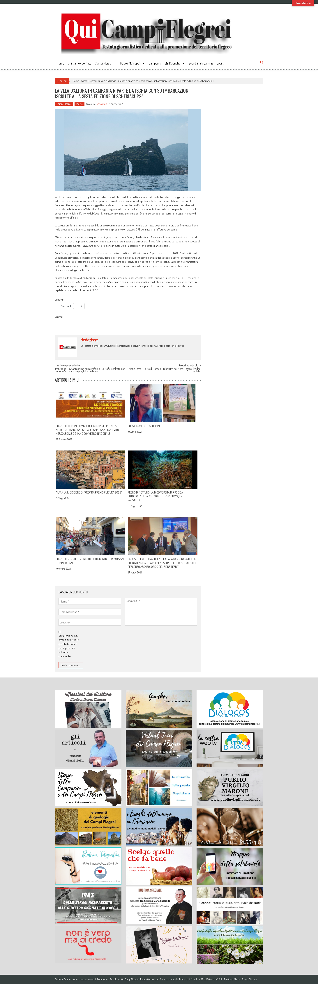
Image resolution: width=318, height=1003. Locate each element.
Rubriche (175, 63)
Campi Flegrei (103, 63)
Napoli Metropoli (130, 63)
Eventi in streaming (201, 63)
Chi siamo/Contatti (79, 63)
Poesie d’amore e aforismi (144, 426)
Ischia (79, 104)
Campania (155, 63)
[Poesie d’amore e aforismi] (162, 403)
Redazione (101, 103)
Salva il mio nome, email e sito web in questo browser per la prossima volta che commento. (69, 646)
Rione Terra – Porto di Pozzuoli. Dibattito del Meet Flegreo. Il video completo (165, 370)
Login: (220, 63)
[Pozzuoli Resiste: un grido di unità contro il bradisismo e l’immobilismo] (90, 536)
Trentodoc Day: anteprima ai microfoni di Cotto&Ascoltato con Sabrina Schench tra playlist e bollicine (90, 370)
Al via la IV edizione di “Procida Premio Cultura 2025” (89, 492)
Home (60, 63)
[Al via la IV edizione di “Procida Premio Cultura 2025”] (90, 469)
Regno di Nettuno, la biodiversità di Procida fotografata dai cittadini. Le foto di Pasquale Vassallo (157, 496)
